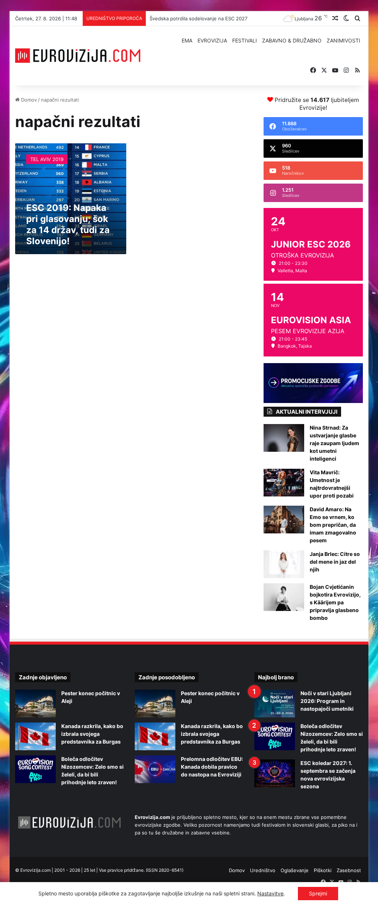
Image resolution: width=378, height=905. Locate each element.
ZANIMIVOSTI (343, 40)
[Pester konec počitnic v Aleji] (35, 703)
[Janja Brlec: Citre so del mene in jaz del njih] (284, 564)
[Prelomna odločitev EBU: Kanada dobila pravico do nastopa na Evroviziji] (155, 769)
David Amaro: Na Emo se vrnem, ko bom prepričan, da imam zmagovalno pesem (333, 524)
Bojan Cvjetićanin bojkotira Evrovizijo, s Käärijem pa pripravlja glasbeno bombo (335, 602)
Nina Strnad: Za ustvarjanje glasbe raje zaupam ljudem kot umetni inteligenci (334, 443)
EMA (187, 40)
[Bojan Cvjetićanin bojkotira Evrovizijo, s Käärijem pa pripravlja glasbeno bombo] (284, 597)
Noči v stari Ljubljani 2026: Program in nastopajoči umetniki (327, 701)
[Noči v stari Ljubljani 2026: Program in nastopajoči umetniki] (274, 703)
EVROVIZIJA (212, 40)
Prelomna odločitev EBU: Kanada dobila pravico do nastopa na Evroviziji (212, 767)
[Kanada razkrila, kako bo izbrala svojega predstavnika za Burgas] (35, 736)
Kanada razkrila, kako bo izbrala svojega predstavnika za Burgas (92, 734)
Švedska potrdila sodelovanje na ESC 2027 (198, 18)
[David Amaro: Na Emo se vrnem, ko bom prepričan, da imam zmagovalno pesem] (284, 519)
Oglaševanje (295, 870)
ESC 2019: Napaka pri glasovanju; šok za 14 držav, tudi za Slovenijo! (68, 224)
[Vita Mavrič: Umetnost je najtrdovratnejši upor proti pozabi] (284, 482)
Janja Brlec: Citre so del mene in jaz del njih (335, 562)
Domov (28, 100)
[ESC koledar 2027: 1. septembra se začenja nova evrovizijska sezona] (274, 773)
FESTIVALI (244, 40)
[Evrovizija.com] (78, 55)
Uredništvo (262, 870)
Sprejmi (318, 893)
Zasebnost (349, 870)
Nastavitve (270, 893)
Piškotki (322, 870)
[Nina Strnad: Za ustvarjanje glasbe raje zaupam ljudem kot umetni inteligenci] (284, 438)
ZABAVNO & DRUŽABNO (292, 40)
